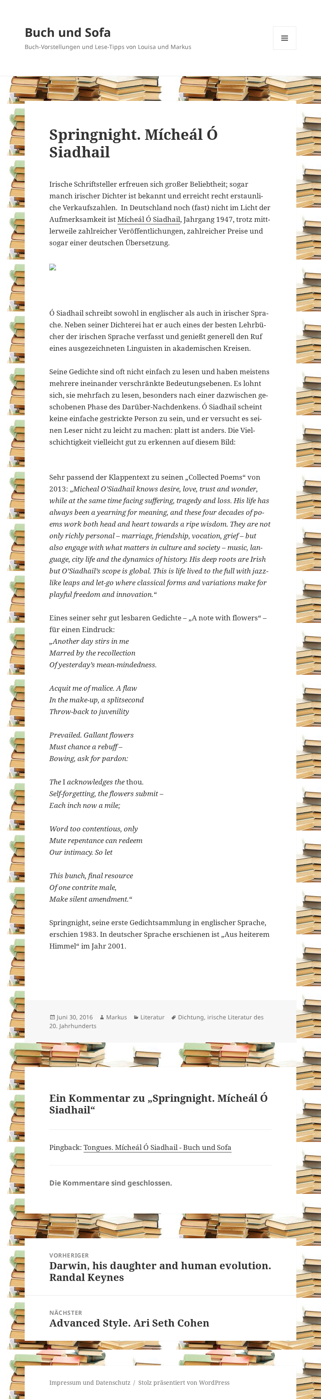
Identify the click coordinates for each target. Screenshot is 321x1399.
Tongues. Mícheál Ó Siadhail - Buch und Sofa (158, 1147)
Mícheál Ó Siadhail (148, 219)
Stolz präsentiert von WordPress (183, 1382)
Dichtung (191, 1017)
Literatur (152, 1017)
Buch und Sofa (68, 32)
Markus (116, 1017)
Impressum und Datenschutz (89, 1382)
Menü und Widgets (284, 49)
